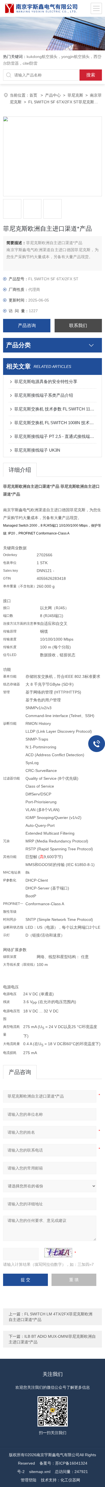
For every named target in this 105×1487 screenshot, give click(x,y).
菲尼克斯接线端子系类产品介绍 (43, 395)
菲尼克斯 (75, 95)
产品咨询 (27, 325)
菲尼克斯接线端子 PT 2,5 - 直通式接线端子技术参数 (55, 436)
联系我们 (78, 325)
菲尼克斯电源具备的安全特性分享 (45, 381)
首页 (33, 95)
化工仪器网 (70, 1480)
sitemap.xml (39, 1471)
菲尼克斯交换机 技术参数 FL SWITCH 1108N (55, 409)
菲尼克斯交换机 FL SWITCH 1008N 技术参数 (55, 422)
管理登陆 (28, 1480)
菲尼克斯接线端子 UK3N (37, 450)
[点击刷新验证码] (58, 1252)
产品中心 (53, 95)
